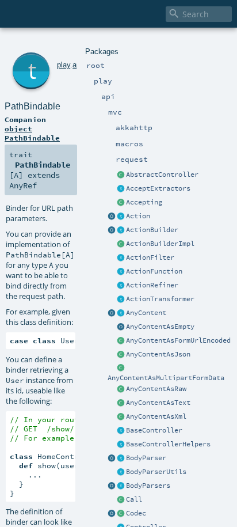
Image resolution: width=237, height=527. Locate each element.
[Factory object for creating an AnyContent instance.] (111, 313)
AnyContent (146, 313)
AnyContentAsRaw (156, 389)
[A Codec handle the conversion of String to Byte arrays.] (120, 513)
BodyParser (146, 458)
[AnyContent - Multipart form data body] (120, 368)
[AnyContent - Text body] (120, 403)
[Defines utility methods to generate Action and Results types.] (120, 430)
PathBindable (32, 106)
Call (134, 499)
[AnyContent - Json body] (120, 354)
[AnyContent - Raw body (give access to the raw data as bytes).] (120, 389)
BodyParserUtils (156, 472)
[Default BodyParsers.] (111, 486)
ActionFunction (154, 271)
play (63, 64)
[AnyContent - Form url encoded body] (120, 341)
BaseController (154, 430)
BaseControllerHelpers (168, 444)
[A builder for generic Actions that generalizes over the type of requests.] (120, 271)
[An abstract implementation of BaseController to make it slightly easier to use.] (120, 175)
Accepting (144, 202)
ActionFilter (150, 257)
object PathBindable (32, 133)
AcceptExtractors (158, 188)
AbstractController (162, 174)
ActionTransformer (160, 299)
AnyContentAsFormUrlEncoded (178, 340)
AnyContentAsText (158, 403)
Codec (136, 513)
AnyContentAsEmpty (160, 327)
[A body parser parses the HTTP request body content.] (120, 458)
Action (138, 216)
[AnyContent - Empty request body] (120, 327)
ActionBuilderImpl (160, 244)
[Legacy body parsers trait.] (120, 486)
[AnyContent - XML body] (120, 417)
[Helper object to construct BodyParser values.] (111, 458)
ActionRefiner (152, 285)
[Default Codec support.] (111, 513)
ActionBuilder (152, 230)
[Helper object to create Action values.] (111, 216)
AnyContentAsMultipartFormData (166, 378)
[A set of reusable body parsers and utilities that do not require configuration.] (120, 472)
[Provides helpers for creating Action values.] (120, 230)
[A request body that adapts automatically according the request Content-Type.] (120, 313)
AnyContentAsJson (158, 354)
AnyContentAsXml (156, 416)
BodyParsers (148, 485)
